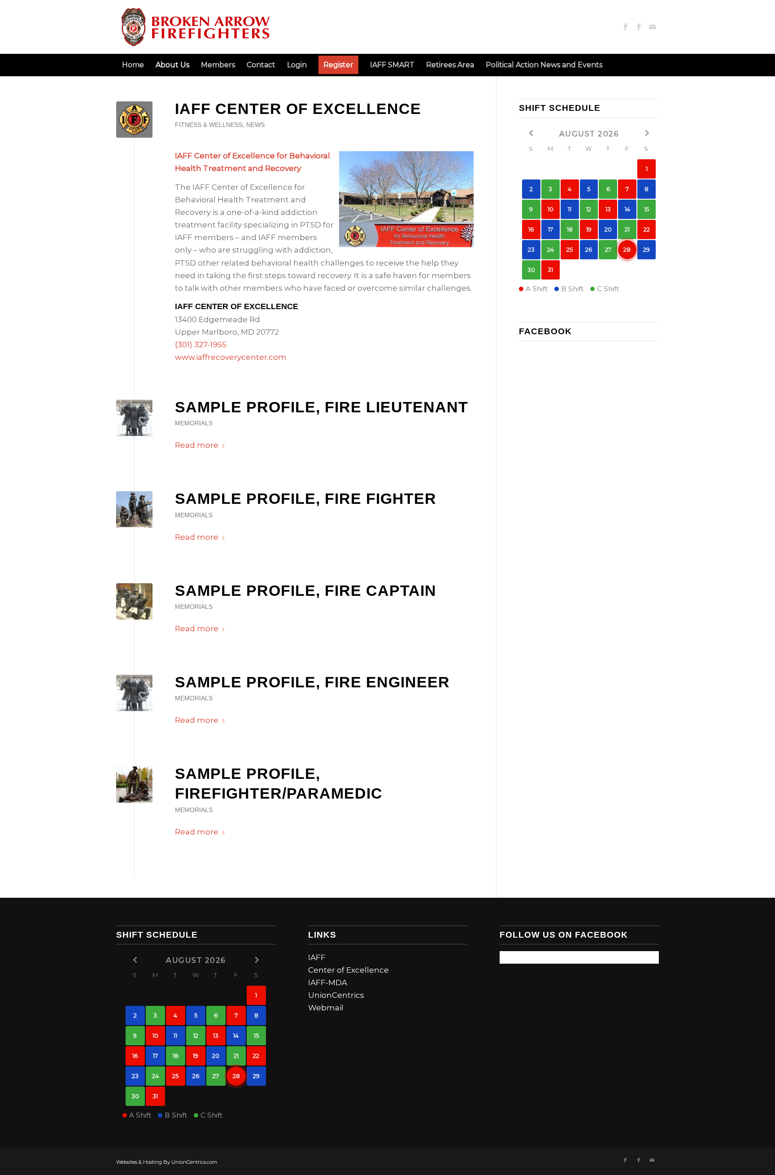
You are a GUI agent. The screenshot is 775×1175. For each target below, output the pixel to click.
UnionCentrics (336, 995)
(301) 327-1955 (200, 344)
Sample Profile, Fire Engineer (312, 681)
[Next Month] (646, 133)
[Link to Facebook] (625, 27)
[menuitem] (133, 65)
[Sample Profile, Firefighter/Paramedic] (134, 784)
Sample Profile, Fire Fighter (305, 498)
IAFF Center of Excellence (298, 108)
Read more (196, 445)
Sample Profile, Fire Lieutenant (321, 406)
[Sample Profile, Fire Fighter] (134, 509)
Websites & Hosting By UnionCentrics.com (166, 1162)
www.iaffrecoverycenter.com (231, 357)
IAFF (317, 957)
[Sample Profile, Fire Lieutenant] (134, 418)
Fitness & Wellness (209, 125)
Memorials (194, 423)
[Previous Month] (531, 133)
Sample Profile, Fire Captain (305, 590)
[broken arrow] (195, 27)
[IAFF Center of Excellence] (134, 119)
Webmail (326, 1007)
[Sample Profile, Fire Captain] (134, 601)
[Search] (653, 65)
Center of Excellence (348, 969)
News (255, 125)
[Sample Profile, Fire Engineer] (134, 693)
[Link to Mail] (652, 27)
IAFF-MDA (327, 982)
